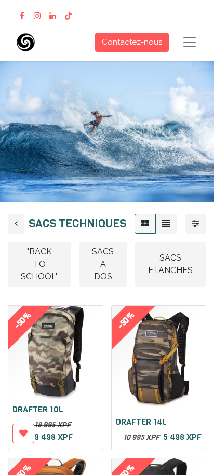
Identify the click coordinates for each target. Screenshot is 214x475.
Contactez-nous (132, 42)
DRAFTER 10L (37, 409)
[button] (23, 433)
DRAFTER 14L (141, 421)
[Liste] (166, 224)
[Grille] (145, 224)
